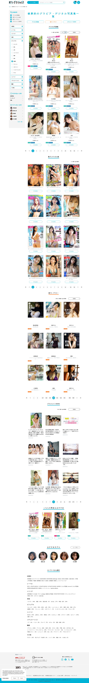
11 (64, 501)
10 (65, 150)
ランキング (12, 98)
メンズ (52, 637)
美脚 (14, 55)
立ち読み (36, 68)
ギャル (15, 72)
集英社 (66, 578)
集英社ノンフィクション (44, 588)
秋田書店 (29, 578)
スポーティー (50, 609)
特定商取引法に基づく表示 (38, 675)
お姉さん (39, 614)
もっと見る (75, 547)
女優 (48, 628)
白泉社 (46, 580)
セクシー (75, 614)
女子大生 (70, 628)
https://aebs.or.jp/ (26, 668)
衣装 (12, 37)
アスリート (58, 631)
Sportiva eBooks (54, 588)
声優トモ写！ (30, 595)
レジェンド (42, 631)
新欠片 (43, 580)
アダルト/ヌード (66, 631)
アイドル (41, 628)
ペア (30, 622)
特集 (11, 100)
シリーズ (13, 33)
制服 (39, 601)
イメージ (13, 76)
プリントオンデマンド (70, 594)
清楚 (30, 616)
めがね (54, 601)
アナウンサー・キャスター (56, 630)
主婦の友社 (71, 578)
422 (61, 397)
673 (70, 501)
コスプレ (31, 601)
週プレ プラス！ (16, 19)
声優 (63, 628)
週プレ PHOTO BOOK (32, 586)
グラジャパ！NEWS (17, 21)
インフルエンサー (70, 630)
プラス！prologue (41, 594)
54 (74, 287)
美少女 (31, 614)
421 (57, 397)
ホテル (52, 622)
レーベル (13, 30)
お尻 (48, 607)
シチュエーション (15, 80)
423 (64, 397)
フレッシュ (15, 64)
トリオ (37, 622)
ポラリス (36, 595)
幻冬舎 (63, 578)
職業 (12, 84)
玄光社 (59, 578)
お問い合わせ (67, 675)
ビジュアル (13, 40)
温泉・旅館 (60, 622)
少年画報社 (30, 580)
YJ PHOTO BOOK (42, 586)
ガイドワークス (35, 578)
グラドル (31, 628)
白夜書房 (51, 580)
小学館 (76, 578)
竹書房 (34, 580)
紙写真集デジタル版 (32, 594)
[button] (79, 520)
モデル (55, 628)
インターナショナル (17, 69)
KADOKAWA (43, 578)
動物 (59, 637)
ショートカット (16, 52)
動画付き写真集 (49, 594)
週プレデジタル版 (17, 17)
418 (46, 397)
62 (74, 150)
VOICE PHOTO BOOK (59, 594)
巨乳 (41, 607)
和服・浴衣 (63, 601)
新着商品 (12, 96)
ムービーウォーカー (62, 580)
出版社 (12, 26)
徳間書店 (39, 580)
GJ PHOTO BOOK (52, 586)
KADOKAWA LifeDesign (51, 578)
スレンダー (15, 44)
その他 (12, 87)
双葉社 (55, 580)
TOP (10, 6)
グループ (44, 622)
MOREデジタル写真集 (62, 586)
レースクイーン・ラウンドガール (37, 630)
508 (70, 397)
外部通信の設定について (50, 675)
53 (70, 287)
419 (50, 397)
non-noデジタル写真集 (73, 586)
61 (70, 150)
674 (73, 501)
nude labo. (41, 595)
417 (43, 397)
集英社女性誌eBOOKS (32, 588)
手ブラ (31, 637)
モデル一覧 (20, 121)
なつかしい (56, 614)
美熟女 (47, 614)
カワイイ (65, 614)
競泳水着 (46, 601)
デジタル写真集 (16, 15)
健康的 (15, 61)
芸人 (50, 631)
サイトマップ (74, 675)
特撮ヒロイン (32, 631)
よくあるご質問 (60, 675)
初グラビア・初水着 (41, 637)
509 (73, 397)
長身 (14, 58)
